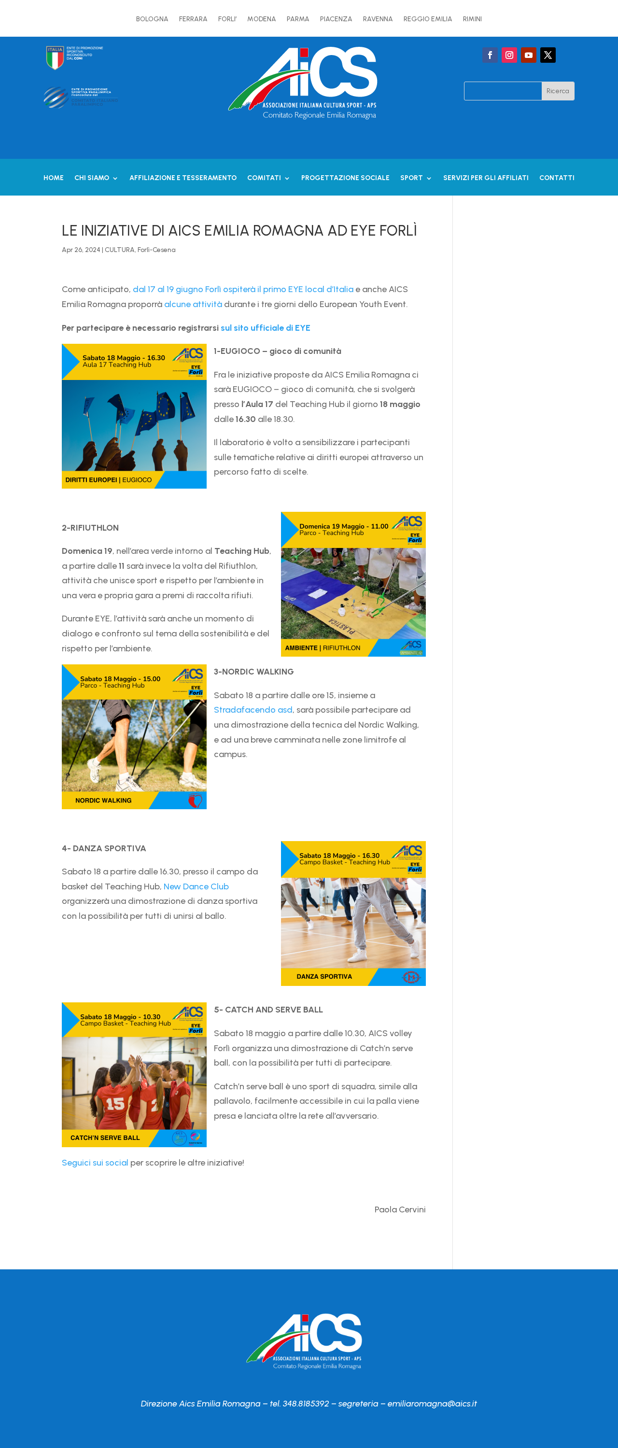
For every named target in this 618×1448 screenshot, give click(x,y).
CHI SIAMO (91, 178)
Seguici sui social (95, 1162)
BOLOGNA (152, 19)
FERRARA (193, 19)
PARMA (298, 19)
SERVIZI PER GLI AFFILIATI (486, 178)
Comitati (264, 178)
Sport (411, 178)
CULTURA (120, 250)
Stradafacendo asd (253, 709)
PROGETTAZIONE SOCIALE (345, 178)
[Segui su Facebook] (490, 55)
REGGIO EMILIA (428, 19)
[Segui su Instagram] (509, 55)
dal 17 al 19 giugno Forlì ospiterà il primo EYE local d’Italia (243, 289)
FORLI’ (227, 19)
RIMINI (472, 19)
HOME (53, 178)
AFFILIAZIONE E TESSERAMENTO (183, 178)
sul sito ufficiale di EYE (265, 328)
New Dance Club (196, 886)
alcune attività (193, 304)
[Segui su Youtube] (528, 55)
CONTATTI (557, 178)
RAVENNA (378, 19)
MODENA (261, 19)
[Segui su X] (548, 55)
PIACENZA (336, 19)
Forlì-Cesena (157, 250)
